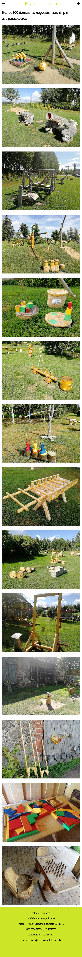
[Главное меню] (3, 3)
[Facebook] (41, 946)
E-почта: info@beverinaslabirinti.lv (41, 940)
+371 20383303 (47, 934)
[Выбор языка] (78, 3)
